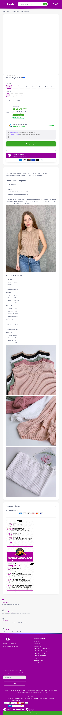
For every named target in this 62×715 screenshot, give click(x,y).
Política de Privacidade (40, 655)
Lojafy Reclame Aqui (39, 660)
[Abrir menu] (4, 4)
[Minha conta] (53, 4)
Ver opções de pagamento (19, 113)
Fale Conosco (37, 646)
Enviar (14, 683)
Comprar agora (31, 144)
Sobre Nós (36, 641)
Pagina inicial (6, 11)
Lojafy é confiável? (39, 658)
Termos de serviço (38, 662)
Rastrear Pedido (38, 643)
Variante (8, 100)
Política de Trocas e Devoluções (42, 648)
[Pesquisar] (45, 4)
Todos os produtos (15, 11)
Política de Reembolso (39, 653)
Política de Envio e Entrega (41, 651)
